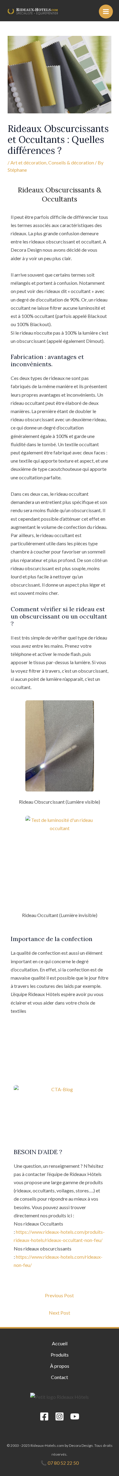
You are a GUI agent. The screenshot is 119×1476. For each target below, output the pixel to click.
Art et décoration (28, 162)
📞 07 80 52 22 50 (60, 1463)
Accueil (59, 1343)
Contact (59, 1377)
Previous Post (59, 1295)
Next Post (59, 1313)
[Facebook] (44, 1416)
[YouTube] (74, 1416)
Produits (60, 1354)
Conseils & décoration (71, 162)
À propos (59, 1366)
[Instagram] (59, 1416)
